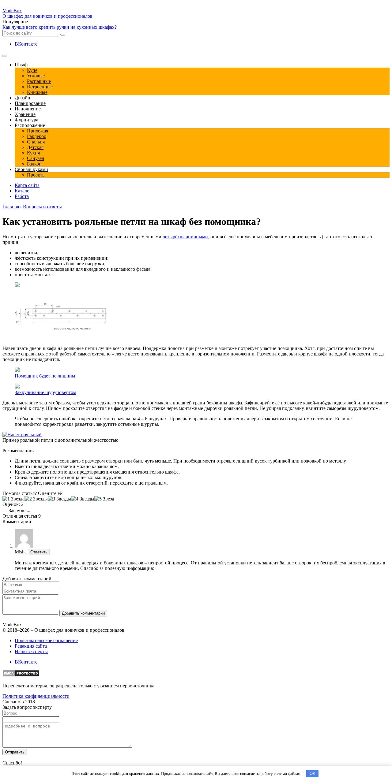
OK (312, 773)
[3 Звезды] (59, 499)
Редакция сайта (31, 646)
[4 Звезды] (82, 499)
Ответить (38, 552)
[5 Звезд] (104, 499)
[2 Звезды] (36, 499)
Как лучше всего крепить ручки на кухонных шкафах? (59, 27)
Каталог (23, 190)
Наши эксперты (31, 651)
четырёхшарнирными (185, 236)
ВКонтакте (26, 43)
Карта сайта (27, 185)
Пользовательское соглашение (46, 640)
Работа (22, 196)
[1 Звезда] (13, 499)
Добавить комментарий (83, 613)
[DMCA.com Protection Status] (21, 675)
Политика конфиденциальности (36, 696)
